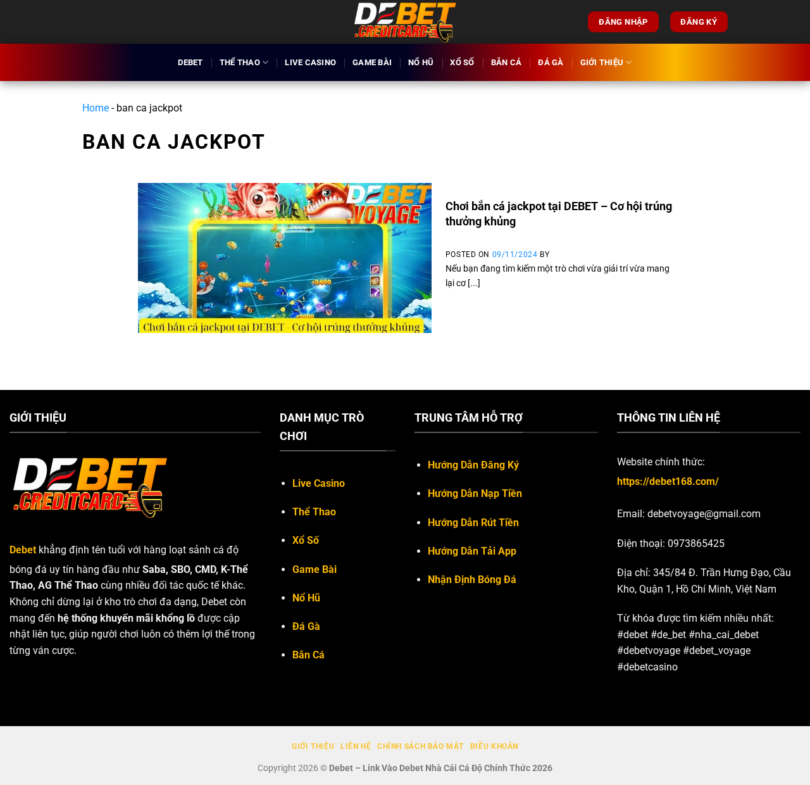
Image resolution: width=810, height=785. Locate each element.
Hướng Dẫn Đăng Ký (473, 465)
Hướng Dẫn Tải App (472, 551)
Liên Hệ (355, 746)
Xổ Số (462, 62)
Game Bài (372, 62)
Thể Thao (240, 62)
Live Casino (310, 62)
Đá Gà (550, 62)
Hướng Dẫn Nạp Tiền (475, 493)
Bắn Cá (506, 62)
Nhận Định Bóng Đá (472, 580)
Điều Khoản (494, 746)
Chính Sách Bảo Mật (420, 746)
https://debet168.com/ (668, 481)
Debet (190, 62)
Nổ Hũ (420, 62)
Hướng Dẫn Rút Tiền (473, 523)
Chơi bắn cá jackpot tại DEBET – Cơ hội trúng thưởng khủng (559, 213)
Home (95, 108)
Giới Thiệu (602, 62)
